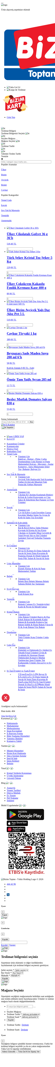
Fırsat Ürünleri (32, 652)
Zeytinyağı (29, 482)
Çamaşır (29, 604)
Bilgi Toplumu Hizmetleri (18, 736)
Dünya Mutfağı (13, 793)
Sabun (44, 607)
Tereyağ (30, 538)
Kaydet (5, 939)
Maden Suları (33, 515)
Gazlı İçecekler (38, 512)
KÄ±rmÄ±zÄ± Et (26, 677)
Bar (37, 500)
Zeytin (21, 540)
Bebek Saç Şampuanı (34, 584)
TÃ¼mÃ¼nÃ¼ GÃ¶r (28, 674)
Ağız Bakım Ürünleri (28, 617)
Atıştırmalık (6, 220)
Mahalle (4, 975)
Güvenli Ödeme (14, 778)
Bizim (3, 175)
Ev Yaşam (11, 795)
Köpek (26, 594)
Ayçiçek (4, 180)
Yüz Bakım (39, 627)
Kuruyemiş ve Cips (41, 497)
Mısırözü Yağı (41, 482)
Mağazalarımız (13, 728)
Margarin (38, 484)
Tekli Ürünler (24, 637)
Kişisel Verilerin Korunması (19, 773)
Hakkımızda (12, 723)
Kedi (20, 594)
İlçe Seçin (5, 973)
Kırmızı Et (32, 551)
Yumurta (47, 538)
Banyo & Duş (44, 617)
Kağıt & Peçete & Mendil (29, 607)
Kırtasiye (34, 658)
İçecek (4, 205)
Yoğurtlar (38, 538)
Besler (4, 185)
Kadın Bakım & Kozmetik (33, 620)
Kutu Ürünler (37, 637)
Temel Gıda (6, 200)
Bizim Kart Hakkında (16, 753)
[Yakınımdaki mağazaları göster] (34, 1007)
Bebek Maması (36, 581)
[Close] (5, 948)
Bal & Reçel (24, 528)
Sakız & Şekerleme (27, 500)
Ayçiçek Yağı (24, 479)
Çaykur (4, 190)
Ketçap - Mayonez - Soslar (41, 464)
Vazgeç (12, 945)
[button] (8, 427)
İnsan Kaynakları (14, 731)
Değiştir (25, 1025)
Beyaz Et (22, 551)
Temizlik (5, 215)
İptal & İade (12, 758)
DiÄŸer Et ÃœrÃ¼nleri (39, 682)
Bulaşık (21, 604)
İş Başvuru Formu (15, 733)
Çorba (44, 459)
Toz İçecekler (37, 517)
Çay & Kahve (24, 512)
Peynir (26, 535)
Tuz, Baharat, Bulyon (28, 469)
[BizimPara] (15, 112)
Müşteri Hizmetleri (15, 751)
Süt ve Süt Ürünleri (38, 535)
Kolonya (40, 622)
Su (40, 515)
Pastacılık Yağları (26, 484)
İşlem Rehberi (13, 761)
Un (39, 469)
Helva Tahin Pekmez (39, 528)
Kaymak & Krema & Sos (29, 530)
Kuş (31, 594)
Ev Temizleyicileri (41, 604)
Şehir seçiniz (6, 970)
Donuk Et (31, 556)
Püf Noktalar (12, 798)
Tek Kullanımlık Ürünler (31, 661)
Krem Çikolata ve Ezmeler (32, 531)
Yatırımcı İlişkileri (15, 738)
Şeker (47, 466)
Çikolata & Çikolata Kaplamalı (32, 495)
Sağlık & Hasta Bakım (35, 624)
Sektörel (10, 800)
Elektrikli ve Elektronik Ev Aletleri (34, 650)
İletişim (10, 763)
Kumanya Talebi (14, 741)
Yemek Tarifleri (14, 790)
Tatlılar (33, 571)
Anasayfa (11, 788)
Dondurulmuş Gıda (27, 461)
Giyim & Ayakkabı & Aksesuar (32, 653)
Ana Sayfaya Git (8, 716)
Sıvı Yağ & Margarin (10, 210)
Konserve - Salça (26, 466)
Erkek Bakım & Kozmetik (30, 619)
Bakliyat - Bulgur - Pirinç (29, 459)
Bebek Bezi (23, 581)
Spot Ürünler (35, 660)
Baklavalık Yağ (37, 479)
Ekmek (21, 568)
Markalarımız (13, 726)
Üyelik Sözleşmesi (15, 775)
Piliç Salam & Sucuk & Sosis (36, 558)
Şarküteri (22, 538)
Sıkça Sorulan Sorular (16, 756)
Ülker (3, 169)
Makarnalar (39, 466)
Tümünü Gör (24, 456)
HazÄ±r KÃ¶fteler (36, 684)
